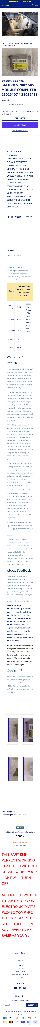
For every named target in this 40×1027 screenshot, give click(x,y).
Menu (6, 5)
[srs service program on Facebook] (15, 988)
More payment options (20, 131)
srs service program (22, 1011)
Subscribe (32, 1005)
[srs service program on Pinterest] (20, 988)
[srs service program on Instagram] (24, 988)
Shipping (5, 104)
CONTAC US (20, 965)
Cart (36, 5)
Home (3, 43)
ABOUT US (20, 968)
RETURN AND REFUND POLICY (20, 974)
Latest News (20, 953)
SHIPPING (20, 977)
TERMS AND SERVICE (20, 971)
